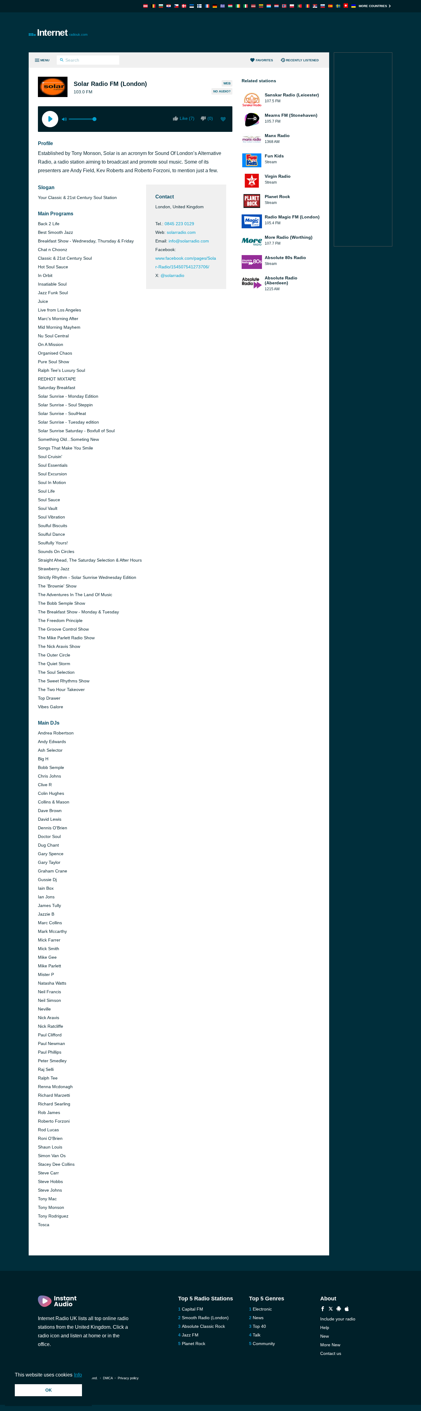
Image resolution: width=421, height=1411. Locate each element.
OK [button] (48, 1390)
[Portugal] (299, 6)
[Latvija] (253, 6)
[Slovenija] (323, 6)
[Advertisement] (280, 32)
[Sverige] (338, 6)
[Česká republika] (176, 6)
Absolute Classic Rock (203, 1326)
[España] (330, 6)
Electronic (262, 1309)
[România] (307, 6)
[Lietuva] (261, 6)
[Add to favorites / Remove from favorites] (223, 120)
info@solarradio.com (189, 240)
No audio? (222, 91)
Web (227, 83)
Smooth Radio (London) (205, 1317)
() (210, 118)
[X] (330, 1309)
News (258, 1317)
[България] (161, 6)
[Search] (61, 61)
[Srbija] (315, 6)
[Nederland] (276, 6)
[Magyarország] (230, 6)
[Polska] (292, 6)
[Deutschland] (215, 6)
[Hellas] (222, 6)
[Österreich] (145, 6)
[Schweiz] (346, 6)
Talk (256, 1334)
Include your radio (337, 1318)
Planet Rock (193, 1343)
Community (264, 1343)
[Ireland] (238, 6)
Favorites (264, 60)
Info (78, 1374)
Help (324, 1327)
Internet (62, 32)
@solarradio (172, 275)
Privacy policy (128, 1378)
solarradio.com (181, 232)
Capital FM (192, 1309)
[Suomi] (199, 6)
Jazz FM (190, 1334)
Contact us (330, 1353)
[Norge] (284, 6)
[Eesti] (192, 6)
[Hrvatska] (168, 6)
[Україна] (353, 6)
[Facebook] (322, 1309)
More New (330, 1344)
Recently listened (302, 60)
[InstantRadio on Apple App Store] (346, 1309)
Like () (187, 118)
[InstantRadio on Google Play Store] (338, 1309)
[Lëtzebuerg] (269, 6)
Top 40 (259, 1326)
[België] (153, 6)
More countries (373, 6)
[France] (207, 6)
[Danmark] (184, 6)
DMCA (107, 1378)
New (324, 1336)
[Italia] (245, 6)
